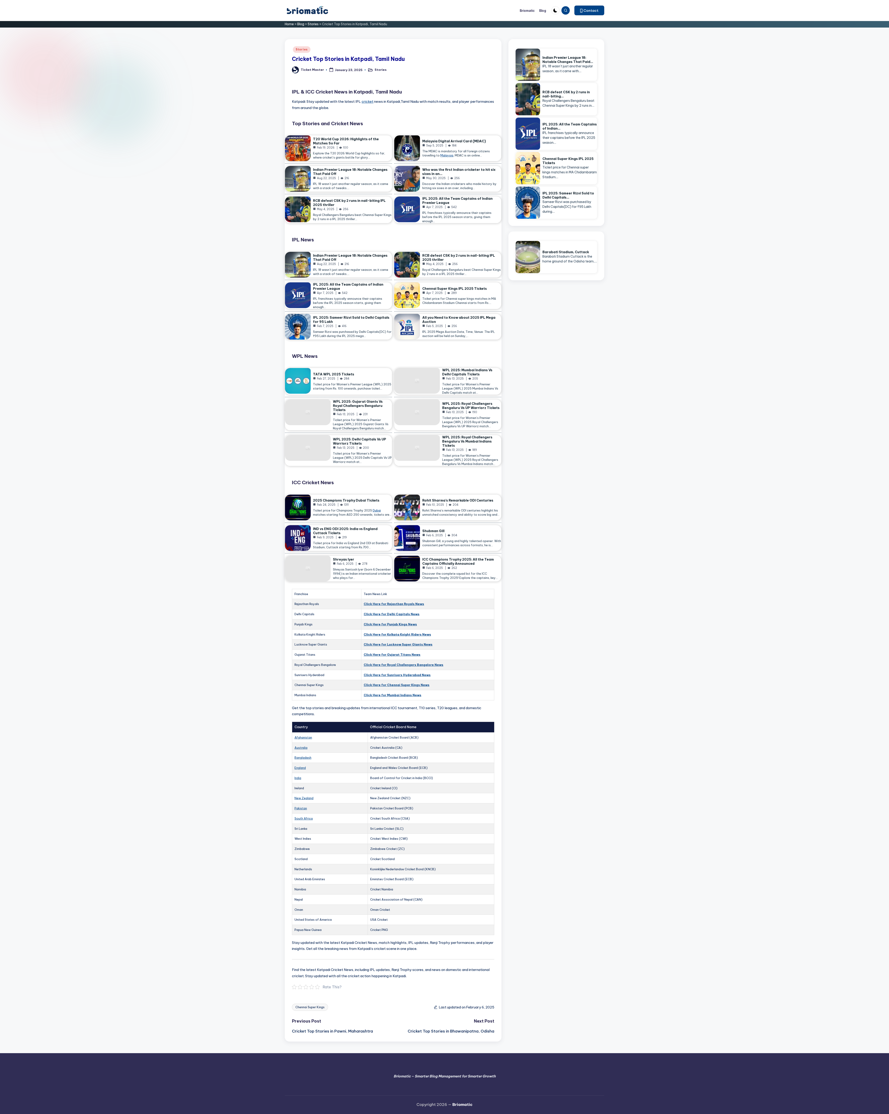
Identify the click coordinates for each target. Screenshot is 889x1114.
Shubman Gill (433, 531)
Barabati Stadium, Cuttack (565, 252)
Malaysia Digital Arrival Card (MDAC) (454, 141)
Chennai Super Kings (310, 1007)
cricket (367, 101)
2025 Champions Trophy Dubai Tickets (346, 500)
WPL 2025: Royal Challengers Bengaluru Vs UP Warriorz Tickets (471, 406)
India (297, 778)
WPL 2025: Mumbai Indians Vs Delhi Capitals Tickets (467, 372)
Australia (300, 747)
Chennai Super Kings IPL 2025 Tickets (454, 289)
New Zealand (303, 798)
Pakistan (300, 808)
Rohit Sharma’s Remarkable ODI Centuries (457, 500)
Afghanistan (303, 737)
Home (289, 24)
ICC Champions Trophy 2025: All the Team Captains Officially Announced (458, 561)
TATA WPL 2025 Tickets (333, 374)
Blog (300, 24)
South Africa (303, 818)
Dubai (377, 510)
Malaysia (446, 155)
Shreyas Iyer (343, 559)
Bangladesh (302, 757)
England (300, 768)
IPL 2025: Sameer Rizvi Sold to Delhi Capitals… (568, 195)
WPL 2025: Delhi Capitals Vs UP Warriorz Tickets (359, 441)
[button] (589, 10)
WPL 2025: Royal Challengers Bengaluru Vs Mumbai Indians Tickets (467, 441)
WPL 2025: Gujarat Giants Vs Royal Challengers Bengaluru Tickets (358, 405)
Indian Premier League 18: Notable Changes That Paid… (567, 60)
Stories (313, 24)
